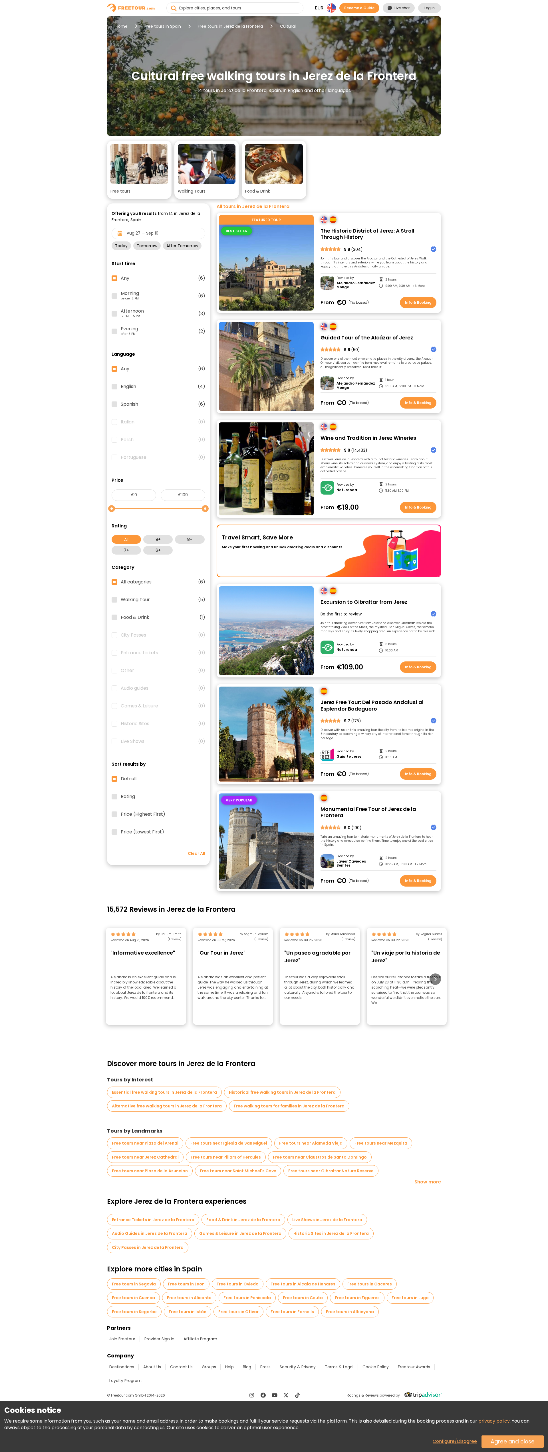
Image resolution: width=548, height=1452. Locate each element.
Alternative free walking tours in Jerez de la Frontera (167, 1106)
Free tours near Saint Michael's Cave (238, 1171)
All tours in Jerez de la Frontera (253, 206)
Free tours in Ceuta (303, 1298)
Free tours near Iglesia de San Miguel (228, 1143)
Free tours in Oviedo (238, 1284)
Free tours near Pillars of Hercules (226, 1157)
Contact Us (181, 1367)
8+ (189, 539)
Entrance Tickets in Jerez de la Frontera (153, 1220)
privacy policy (494, 1421)
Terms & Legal (339, 1367)
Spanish (163, 404)
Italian (163, 422)
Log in (429, 7)
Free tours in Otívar (238, 1312)
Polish (163, 440)
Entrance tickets (163, 653)
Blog (247, 1367)
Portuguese (163, 457)
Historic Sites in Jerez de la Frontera (331, 1233)
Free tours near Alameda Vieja (310, 1143)
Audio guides (163, 688)
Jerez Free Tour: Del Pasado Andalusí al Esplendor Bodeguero (372, 705)
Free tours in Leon (186, 1284)
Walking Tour (163, 600)
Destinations (121, 1367)
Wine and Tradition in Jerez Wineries (368, 438)
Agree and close (513, 1441)
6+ (158, 550)
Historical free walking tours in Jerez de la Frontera (282, 1092)
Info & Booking (418, 302)
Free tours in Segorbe (134, 1312)
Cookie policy (375, 1367)
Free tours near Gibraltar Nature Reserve (331, 1171)
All (126, 539)
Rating (128, 796)
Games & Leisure (163, 706)
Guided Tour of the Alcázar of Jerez (367, 338)
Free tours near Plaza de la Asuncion (150, 1171)
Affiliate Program (200, 1339)
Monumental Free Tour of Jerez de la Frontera (368, 812)
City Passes (163, 635)
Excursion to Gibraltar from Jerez (364, 602)
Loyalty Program (125, 1380)
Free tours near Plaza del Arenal (145, 1143)
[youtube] (274, 1395)
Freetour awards (414, 1367)
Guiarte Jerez (349, 757)
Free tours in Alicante (189, 1298)
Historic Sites (163, 724)
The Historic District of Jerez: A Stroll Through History (367, 234)
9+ (158, 539)
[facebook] (263, 1395)
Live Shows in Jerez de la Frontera (327, 1220)
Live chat (402, 7)
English (163, 386)
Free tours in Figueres (357, 1298)
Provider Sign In (159, 1339)
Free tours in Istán (187, 1312)
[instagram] (251, 1395)
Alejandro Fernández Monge (356, 285)
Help (229, 1367)
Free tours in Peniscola (247, 1298)
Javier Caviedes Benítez (351, 863)
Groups (209, 1367)
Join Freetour (122, 1339)
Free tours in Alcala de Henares (303, 1284)
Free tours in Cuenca (133, 1298)
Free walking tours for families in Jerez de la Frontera (289, 1106)
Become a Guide (359, 7)
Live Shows (163, 741)
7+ (126, 550)
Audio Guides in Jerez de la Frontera (149, 1233)
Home (122, 26)
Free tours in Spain (162, 26)
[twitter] (286, 1395)
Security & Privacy (298, 1367)
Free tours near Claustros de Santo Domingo (320, 1157)
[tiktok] (297, 1395)
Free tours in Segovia (134, 1284)
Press (265, 1367)
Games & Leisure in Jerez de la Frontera (240, 1233)
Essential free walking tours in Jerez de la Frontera (164, 1092)
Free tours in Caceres (369, 1284)
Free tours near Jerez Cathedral (145, 1157)
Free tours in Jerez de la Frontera (230, 26)
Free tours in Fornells (292, 1312)
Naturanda (347, 490)
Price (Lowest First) (142, 832)
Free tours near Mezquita (380, 1143)
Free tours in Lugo (410, 1298)
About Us (152, 1367)
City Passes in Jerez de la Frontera (148, 1247)
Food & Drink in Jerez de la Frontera (243, 1220)
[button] (139, 170)
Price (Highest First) (143, 814)
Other (163, 670)
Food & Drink (163, 617)
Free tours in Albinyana (350, 1312)
